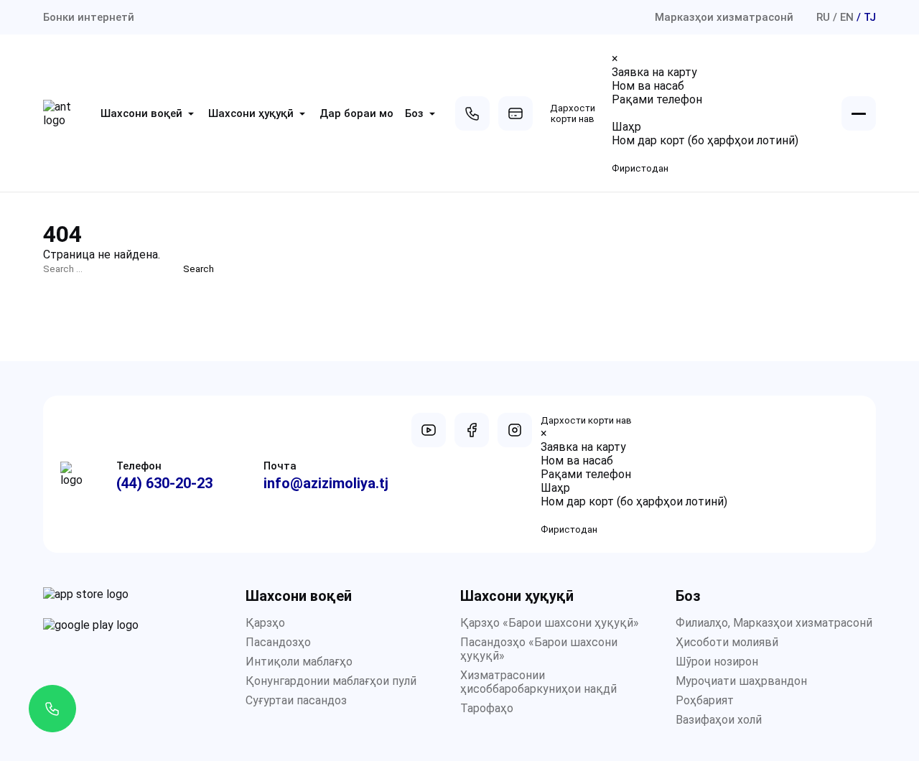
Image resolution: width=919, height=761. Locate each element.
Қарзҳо (265, 623)
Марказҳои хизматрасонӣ (724, 17)
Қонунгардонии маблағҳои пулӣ (331, 681)
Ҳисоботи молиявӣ (727, 642)
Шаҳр (626, 127)
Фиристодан (640, 168)
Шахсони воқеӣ (141, 113)
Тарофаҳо (486, 708)
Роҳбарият (705, 700)
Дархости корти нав (572, 113)
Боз (414, 113)
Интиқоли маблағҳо (299, 661)
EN (847, 17)
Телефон (139, 465)
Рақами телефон (657, 99)
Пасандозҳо (278, 642)
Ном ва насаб (648, 86)
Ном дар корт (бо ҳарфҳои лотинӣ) (705, 140)
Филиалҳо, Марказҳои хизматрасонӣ (774, 623)
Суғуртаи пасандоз (296, 700)
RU (823, 17)
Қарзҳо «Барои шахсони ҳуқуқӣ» (549, 623)
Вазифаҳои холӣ (719, 720)
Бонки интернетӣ (88, 17)
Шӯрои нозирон (717, 661)
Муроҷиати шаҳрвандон (741, 681)
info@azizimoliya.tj (325, 483)
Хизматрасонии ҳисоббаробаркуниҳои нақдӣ (538, 682)
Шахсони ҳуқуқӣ (251, 113)
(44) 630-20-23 (164, 483)
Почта (280, 465)
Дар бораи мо (356, 113)
